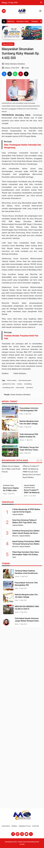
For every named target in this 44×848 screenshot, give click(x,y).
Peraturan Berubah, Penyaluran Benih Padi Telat (21, 337)
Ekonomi (15, 536)
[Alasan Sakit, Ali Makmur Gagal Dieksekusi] (32, 474)
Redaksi (14, 826)
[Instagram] (17, 834)
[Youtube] (26, 834)
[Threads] (22, 834)
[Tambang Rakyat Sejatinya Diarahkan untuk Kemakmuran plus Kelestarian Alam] (8, 573)
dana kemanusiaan (24, 380)
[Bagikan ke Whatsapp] (15, 74)
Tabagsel (34, 21)
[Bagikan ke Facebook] (4, 74)
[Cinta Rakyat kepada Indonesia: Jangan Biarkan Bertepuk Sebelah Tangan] (8, 621)
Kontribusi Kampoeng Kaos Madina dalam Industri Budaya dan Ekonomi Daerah (26, 533)
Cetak (26, 68)
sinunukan (29, 387)
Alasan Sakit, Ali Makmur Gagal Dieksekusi (30, 490)
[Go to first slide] (41, 460)
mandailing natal (8, 387)
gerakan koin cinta (8, 384)
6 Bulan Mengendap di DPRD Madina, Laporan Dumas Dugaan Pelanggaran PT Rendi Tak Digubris (26, 511)
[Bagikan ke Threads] (26, 74)
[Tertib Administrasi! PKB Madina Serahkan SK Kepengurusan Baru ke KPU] (10, 438)
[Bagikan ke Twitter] (9, 74)
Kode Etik (35, 826)
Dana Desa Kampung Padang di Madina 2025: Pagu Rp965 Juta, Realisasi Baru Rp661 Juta (24, 522)
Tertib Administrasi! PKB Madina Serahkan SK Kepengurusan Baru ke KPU (29, 436)
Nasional (11, 21)
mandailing (28, 384)
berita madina (11, 380)
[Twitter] (31, 834)
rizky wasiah (20, 387)
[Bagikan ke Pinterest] (20, 74)
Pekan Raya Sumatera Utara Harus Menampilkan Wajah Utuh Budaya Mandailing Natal (25, 554)
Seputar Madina (8, 44)
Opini (14, 557)
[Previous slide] (37, 460)
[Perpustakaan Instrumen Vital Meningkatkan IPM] (10, 411)
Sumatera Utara (23, 21)
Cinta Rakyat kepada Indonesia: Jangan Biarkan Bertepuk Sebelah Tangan (27, 620)
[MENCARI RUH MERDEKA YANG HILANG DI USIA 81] (8, 609)
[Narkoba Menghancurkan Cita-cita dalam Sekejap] (10, 425)
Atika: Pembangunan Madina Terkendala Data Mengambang (22, 146)
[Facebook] (13, 834)
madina (19, 384)
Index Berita (6, 826)
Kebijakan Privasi (25, 826)
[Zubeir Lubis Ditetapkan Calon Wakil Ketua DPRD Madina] (11, 474)
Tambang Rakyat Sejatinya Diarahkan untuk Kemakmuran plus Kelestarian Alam (26, 573)
